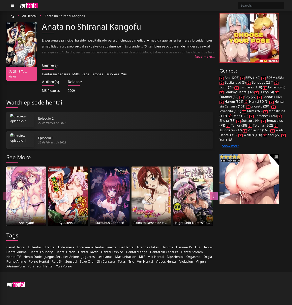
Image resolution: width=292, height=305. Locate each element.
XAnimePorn (15, 266)
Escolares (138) (251, 87)
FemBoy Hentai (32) (239, 92)
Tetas (122, 261)
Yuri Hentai (45, 266)
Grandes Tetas (148, 247)
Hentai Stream (192, 252)
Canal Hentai (15, 247)
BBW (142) (253, 78)
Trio (131, 261)
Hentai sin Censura (56, 74)
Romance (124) (265, 116)
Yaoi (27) (274, 135)
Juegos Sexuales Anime (61, 257)
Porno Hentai (39, 261)
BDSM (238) (275, 78)
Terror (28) (239, 125)
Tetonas (97, 74)
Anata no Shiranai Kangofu (64, 16)
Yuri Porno (64, 266)
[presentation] (7, 196)
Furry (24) (267, 92)
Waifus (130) (253, 135)
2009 (71, 90)
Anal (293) (232, 78)
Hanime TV (184, 247)
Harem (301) (234, 101)
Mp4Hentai (175, 257)
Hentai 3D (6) (258, 101)
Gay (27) (250, 97)
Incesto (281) (260, 106)
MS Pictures (51, 90)
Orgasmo (193, 257)
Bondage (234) (262, 82)
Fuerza (111, 247)
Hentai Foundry (41, 252)
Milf (142, 257)
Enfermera (66, 247)
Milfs (76, 74)
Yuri (124, 74)
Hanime (167, 247)
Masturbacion (125, 257)
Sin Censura (106, 261)
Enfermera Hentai (90, 247)
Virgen (201, 261)
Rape (85, 74)
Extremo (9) (276, 87)
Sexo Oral (87, 261)
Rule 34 (57, 261)
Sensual (71, 261)
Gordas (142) (272, 97)
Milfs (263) (254, 111)
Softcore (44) (251, 120)
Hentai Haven (88, 252)
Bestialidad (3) (235, 82)
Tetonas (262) (263, 125)
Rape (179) (240, 116)
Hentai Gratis (65, 252)
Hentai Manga (136, 252)
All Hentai (29, 16)
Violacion (186, 261)
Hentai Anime (16, 252)
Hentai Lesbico (112, 252)
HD (197, 247)
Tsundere (112, 74)
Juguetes (88, 257)
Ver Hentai (145, 261)
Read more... (205, 56)
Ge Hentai (126, 247)
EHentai (49, 247)
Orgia (207, 257)
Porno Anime (16, 261)
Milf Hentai (156, 257)
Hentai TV (13, 257)
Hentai (208, 247)
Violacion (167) (258, 130)
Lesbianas (105, 257)
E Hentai (34, 247)
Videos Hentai (166, 261)
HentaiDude (33, 257)
